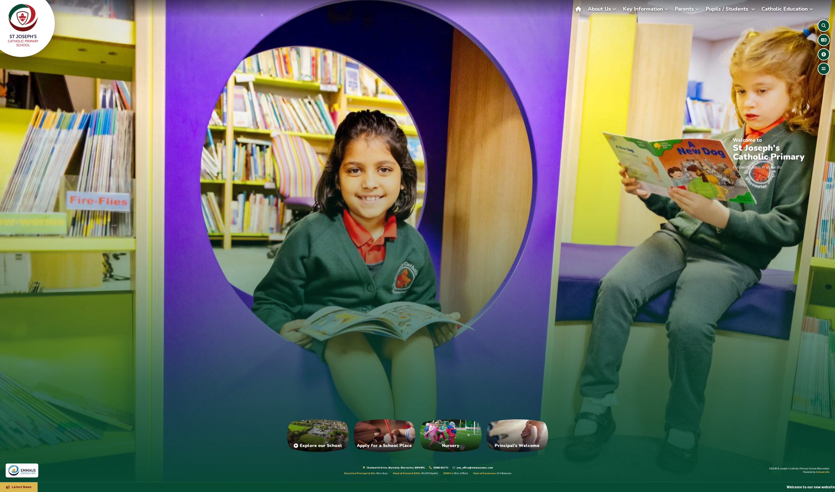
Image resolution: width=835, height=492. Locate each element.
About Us (599, 8)
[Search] (824, 26)
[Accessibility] (824, 54)
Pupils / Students (728, 8)
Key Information (643, 8)
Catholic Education (785, 8)
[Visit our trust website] (99, 470)
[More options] (824, 69)
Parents (684, 8)
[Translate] (824, 40)
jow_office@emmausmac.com (474, 468)
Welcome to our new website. (650, 487)
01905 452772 (440, 468)
